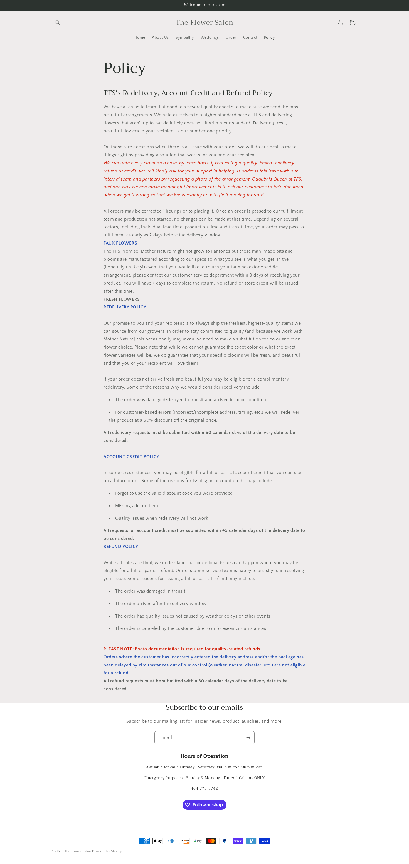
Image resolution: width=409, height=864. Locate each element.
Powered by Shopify (107, 851)
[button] (57, 22)
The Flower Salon (78, 851)
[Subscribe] (248, 737)
